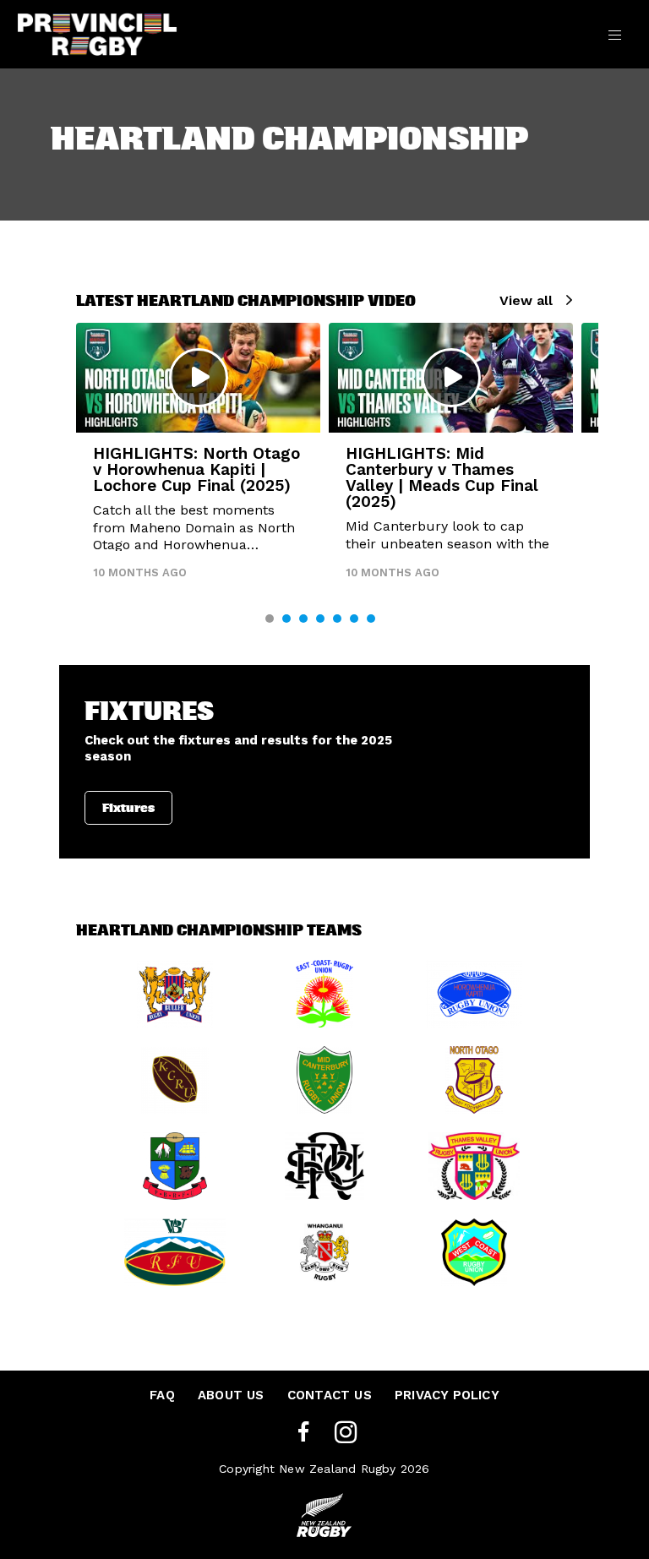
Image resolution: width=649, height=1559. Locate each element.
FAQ (162, 1395)
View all (526, 300)
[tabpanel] (198, 458)
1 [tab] (269, 618)
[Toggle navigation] (614, 34)
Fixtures (128, 808)
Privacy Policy (447, 1395)
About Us (231, 1395)
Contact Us (329, 1395)
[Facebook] (303, 1432)
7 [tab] (371, 618)
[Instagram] (346, 1433)
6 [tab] (354, 618)
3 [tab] (303, 618)
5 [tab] (337, 618)
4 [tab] (320, 618)
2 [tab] (286, 618)
